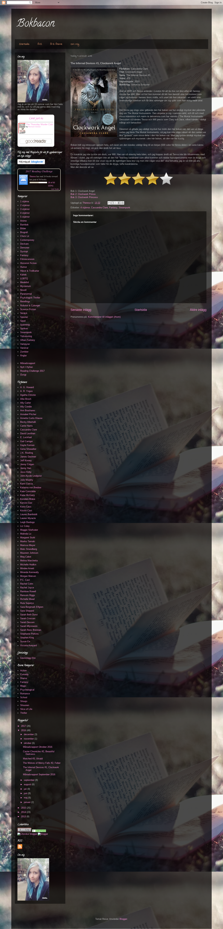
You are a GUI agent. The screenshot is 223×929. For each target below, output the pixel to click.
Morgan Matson (28, 576)
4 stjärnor (85, 207)
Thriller (23, 713)
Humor (23, 267)
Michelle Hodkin (28, 564)
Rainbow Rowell (28, 591)
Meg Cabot (25, 556)
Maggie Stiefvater (29, 530)
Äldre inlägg (198, 310)
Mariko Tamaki (27, 541)
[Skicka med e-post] (109, 203)
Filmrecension (27, 259)
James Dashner (28, 456)
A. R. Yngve (26, 391)
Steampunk (124, 207)
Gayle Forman (27, 445)
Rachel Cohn (26, 583)
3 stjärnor (25, 209)
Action (23, 670)
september (29, 780)
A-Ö (40, 44)
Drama (23, 678)
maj (26, 797)
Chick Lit (24, 236)
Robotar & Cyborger (30, 305)
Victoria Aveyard (28, 645)
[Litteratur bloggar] (27, 834)
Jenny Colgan (27, 464)
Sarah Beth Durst (29, 614)
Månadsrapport (27, 363)
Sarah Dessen (27, 622)
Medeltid (24, 282)
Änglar (23, 355)
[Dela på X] (116, 203)
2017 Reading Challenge (39, 171)
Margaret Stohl (27, 537)
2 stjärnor (25, 205)
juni (26, 793)
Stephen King (27, 637)
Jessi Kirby (26, 472)
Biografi (24, 232)
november (29, 738)
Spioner (24, 317)
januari (27, 802)
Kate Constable (28, 491)
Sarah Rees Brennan (30, 630)
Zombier (24, 351)
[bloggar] (43, 834)
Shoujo (23, 701)
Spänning (25, 324)
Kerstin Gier (26, 503)
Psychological (27, 689)
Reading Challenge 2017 (32, 371)
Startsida (24, 44)
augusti (28, 784)
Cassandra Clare (99, 207)
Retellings (25, 301)
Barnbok (24, 224)
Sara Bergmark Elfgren (31, 607)
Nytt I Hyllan (26, 367)
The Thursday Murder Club (39, 124)
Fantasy (113, 207)
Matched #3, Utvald (33, 758)
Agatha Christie (28, 395)
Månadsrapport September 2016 (39, 774)
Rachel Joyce (27, 587)
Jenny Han (25, 468)
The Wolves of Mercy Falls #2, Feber (41, 763)
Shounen (24, 705)
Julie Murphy (26, 480)
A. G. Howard (27, 387)
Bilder (23, 228)
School (23, 697)
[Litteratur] (39, 831)
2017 (24, 726)
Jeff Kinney (26, 460)
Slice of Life (26, 709)
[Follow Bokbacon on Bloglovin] (31, 163)
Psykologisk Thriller (30, 297)
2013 (24, 816)
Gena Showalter (28, 449)
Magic (23, 686)
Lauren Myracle (28, 518)
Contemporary (27, 240)
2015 (24, 807)
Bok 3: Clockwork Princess (84, 197)
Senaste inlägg (81, 310)
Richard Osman (34, 127)
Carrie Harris (26, 425)
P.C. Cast (25, 580)
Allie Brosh (25, 399)
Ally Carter (25, 402)
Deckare (24, 243)
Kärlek (23, 274)
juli (25, 789)
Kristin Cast (26, 510)
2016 (24, 730)
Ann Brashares (27, 410)
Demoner (24, 247)
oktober (28, 743)
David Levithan (27, 433)
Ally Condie (26, 406)
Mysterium (25, 286)
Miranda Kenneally (29, 572)
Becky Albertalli (28, 422)
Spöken (24, 328)
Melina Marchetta (29, 560)
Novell (23, 290)
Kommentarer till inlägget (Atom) (104, 317)
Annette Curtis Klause (31, 418)
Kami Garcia (26, 483)
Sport (23, 321)
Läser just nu (36, 118)
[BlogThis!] (112, 203)
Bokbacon (36, 24)
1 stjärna (24, 201)
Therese (32, 176)
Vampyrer (25, 344)
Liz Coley (25, 526)
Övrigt (23, 374)
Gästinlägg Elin (28, 658)
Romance (25, 693)
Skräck (23, 313)
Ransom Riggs (27, 595)
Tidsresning (26, 336)
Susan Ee (25, 641)
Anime (23, 220)
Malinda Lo (25, 533)
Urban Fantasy (27, 340)
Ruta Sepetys (27, 603)
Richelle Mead (27, 599)
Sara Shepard (27, 610)
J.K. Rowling (26, 453)
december (29, 734)
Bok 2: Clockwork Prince (83, 194)
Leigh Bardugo (27, 522)
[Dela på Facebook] (119, 203)
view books (55, 189)
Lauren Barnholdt (28, 514)
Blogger (123, 919)
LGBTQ (24, 278)
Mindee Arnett (27, 568)
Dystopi (24, 251)
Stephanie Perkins (29, 633)
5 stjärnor (25, 216)
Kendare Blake (27, 499)
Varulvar (24, 348)
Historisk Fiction (28, 263)
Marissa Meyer (27, 545)
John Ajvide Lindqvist (31, 476)
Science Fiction (28, 309)
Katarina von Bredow (30, 487)
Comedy (24, 674)
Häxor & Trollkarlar (29, 271)
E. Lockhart (26, 437)
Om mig (75, 44)
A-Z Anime (56, 44)
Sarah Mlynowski (28, 626)
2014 (24, 812)
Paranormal (26, 294)
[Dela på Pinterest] (122, 203)
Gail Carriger (26, 441)
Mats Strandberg (28, 549)
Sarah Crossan (27, 618)
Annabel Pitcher (28, 414)
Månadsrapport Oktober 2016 (37, 747)
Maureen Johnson (29, 553)
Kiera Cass (25, 506)
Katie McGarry (27, 495)
